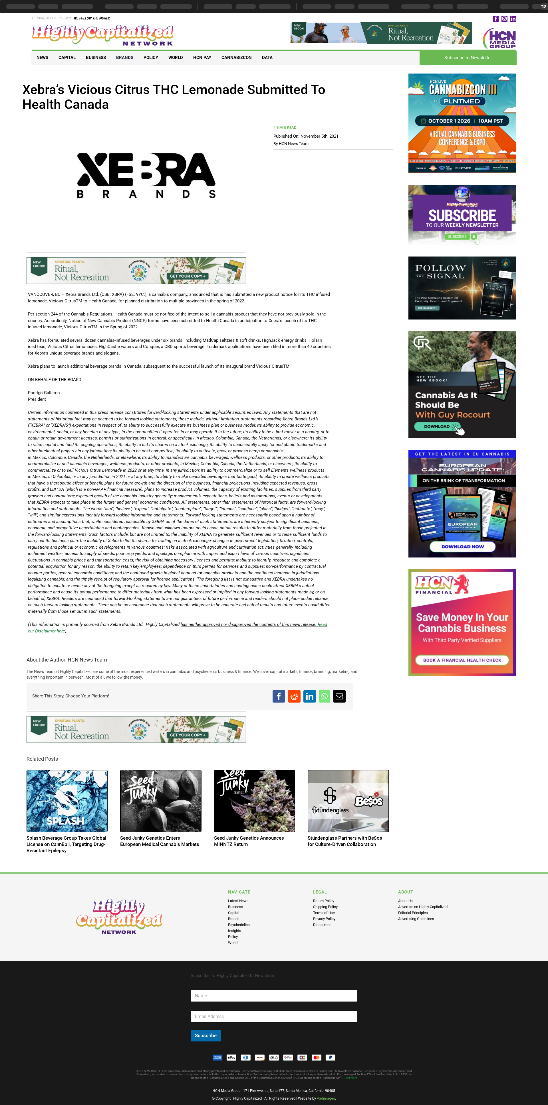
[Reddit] (294, 696)
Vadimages (326, 1098)
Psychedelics (239, 925)
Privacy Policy (324, 919)
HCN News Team (294, 143)
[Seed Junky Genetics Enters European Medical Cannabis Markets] (161, 801)
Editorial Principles (413, 913)
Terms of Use (324, 913)
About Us (405, 901)
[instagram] (504, 19)
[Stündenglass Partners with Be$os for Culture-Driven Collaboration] (348, 801)
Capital (233, 913)
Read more (350, 1077)
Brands (233, 919)
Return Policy (323, 901)
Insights (234, 931)
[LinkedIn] (309, 696)
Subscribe (206, 1035)
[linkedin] (513, 19)
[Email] (339, 696)
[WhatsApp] (324, 696)
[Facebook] (279, 696)
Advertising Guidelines (416, 919)
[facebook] (496, 19)
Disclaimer (322, 925)
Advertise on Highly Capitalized (423, 907)
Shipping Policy (325, 907)
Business (235, 907)
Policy (233, 937)
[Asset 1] (103, 26)
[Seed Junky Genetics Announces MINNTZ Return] (255, 801)
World (232, 943)
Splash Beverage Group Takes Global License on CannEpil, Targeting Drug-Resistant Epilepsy (66, 844)
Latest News (238, 901)
